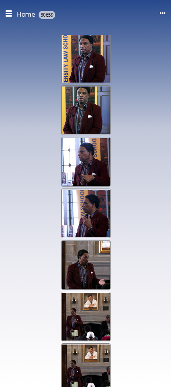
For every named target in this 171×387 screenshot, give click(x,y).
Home (25, 14)
